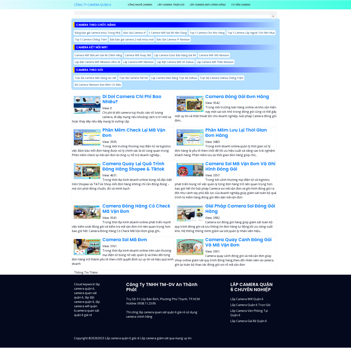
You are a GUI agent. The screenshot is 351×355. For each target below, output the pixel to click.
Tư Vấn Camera (240, 4)
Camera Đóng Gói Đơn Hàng (237, 97)
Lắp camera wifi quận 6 (246, 299)
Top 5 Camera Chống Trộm (91, 39)
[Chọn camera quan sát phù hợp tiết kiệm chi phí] (273, 16)
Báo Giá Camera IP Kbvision (173, 39)
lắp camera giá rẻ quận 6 (248, 321)
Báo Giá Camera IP (134, 32)
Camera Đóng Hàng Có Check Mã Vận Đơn (136, 208)
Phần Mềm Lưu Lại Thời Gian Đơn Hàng (236, 132)
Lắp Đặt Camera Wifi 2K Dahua (175, 62)
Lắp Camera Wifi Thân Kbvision (215, 62)
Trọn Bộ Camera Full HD (133, 78)
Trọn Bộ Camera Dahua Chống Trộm (221, 78)
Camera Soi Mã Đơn (124, 240)
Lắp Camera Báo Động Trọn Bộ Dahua (174, 78)
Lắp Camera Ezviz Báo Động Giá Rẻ (175, 55)
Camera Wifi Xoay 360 (138, 55)
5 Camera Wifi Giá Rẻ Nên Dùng (168, 32)
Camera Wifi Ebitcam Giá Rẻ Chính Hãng (98, 55)
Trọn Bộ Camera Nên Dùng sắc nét (95, 78)
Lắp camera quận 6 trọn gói (250, 305)
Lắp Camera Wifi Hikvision (138, 62)
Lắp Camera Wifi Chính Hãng (208, 4)
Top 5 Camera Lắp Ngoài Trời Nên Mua (251, 32)
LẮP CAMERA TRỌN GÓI (171, 4)
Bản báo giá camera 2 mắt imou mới (132, 39)
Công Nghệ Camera (140, 4)
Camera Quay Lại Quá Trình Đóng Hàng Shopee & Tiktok (133, 166)
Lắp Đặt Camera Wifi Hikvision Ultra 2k (97, 62)
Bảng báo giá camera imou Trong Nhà (97, 32)
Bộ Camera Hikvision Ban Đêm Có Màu (98, 84)
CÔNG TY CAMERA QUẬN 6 (92, 5)
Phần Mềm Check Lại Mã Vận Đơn (133, 132)
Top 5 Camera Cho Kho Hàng (207, 32)
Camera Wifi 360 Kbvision (214, 55)
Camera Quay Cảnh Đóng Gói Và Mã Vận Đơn (238, 242)
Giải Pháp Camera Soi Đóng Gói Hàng (240, 208)
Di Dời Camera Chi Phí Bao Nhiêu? (131, 99)
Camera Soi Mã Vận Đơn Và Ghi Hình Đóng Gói (240, 166)
